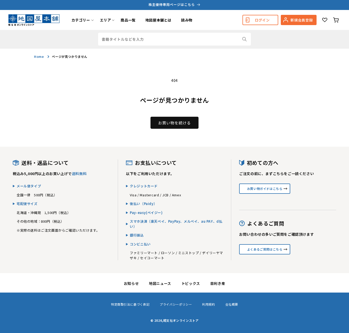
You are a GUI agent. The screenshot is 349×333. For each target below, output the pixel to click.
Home (39, 56)
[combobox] (174, 39)
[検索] (244, 39)
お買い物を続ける (174, 122)
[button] (81, 20)
